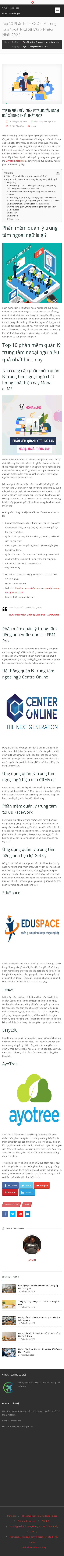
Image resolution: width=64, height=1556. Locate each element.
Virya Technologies (10, 7)
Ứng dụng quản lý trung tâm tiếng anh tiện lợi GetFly (33, 207)
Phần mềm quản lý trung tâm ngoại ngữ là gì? (26, 176)
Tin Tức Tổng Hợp (17, 126)
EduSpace (14, 210)
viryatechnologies (15, 160)
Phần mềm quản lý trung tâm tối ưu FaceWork (30, 204)
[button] (57, 10)
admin (32, 1259)
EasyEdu (14, 216)
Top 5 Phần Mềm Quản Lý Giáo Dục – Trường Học (34, 614)
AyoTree (15, 219)
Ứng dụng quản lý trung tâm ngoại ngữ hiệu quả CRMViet (35, 200)
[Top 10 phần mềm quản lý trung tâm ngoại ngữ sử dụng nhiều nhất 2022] (32, 84)
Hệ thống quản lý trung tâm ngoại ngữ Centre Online (33, 197)
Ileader (13, 213)
